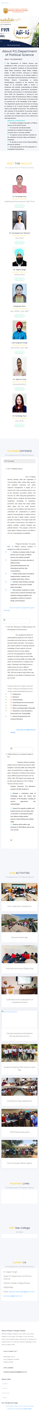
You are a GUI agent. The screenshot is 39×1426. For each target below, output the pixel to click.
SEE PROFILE (20, 206)
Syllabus (5, 1383)
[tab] (13, 1192)
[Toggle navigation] (36, 2)
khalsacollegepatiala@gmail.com (15, 1372)
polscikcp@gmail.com (13, 1296)
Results (4, 1388)
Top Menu (5, 3)
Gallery (4, 1397)
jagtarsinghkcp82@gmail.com (22, 1292)
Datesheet (6, 1393)
